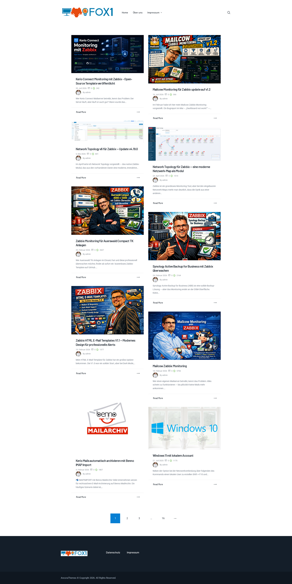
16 (164, 516)
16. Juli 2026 (158, 94)
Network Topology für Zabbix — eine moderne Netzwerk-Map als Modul (181, 169)
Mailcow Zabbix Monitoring (170, 366)
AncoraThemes (68, 578)
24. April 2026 (159, 176)
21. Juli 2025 (158, 460)
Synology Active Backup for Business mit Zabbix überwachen (183, 268)
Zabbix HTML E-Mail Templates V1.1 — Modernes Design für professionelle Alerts (105, 342)
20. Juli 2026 (81, 88)
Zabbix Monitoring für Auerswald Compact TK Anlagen (104, 243)
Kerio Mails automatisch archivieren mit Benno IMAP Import (105, 463)
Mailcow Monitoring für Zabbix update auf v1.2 (181, 89)
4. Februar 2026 (82, 470)
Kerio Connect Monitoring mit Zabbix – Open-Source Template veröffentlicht (104, 81)
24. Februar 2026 (160, 275)
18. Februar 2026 (160, 371)
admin (88, 92)
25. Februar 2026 (83, 250)
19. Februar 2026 (83, 349)
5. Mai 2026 (81, 154)
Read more (81, 112)
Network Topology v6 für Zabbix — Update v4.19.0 (107, 149)
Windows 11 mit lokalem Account (173, 455)
